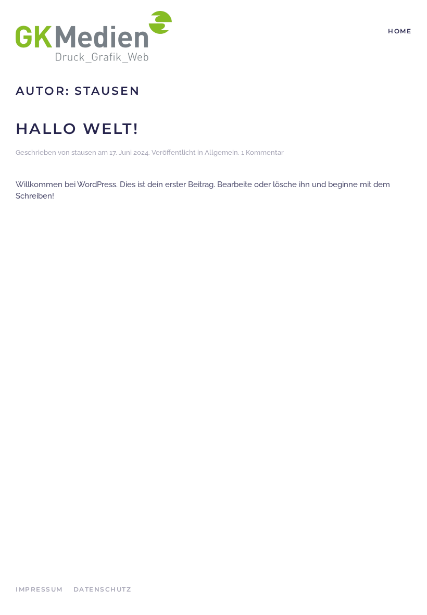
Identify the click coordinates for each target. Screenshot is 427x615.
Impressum (39, 589)
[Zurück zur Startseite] (94, 36)
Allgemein (221, 152)
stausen (83, 152)
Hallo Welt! (77, 128)
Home (399, 31)
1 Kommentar (262, 152)
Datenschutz (102, 589)
